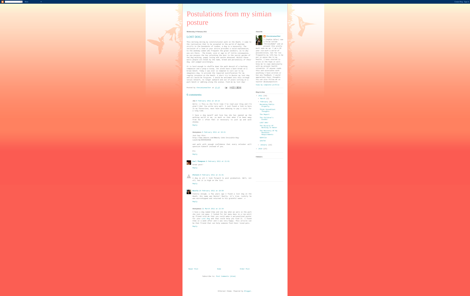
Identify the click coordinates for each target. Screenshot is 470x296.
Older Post (245, 269)
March (263, 99)
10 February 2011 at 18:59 (211, 191)
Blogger (247, 291)
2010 (260, 149)
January (264, 145)
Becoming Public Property (267, 105)
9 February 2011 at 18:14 (208, 101)
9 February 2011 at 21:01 (217, 161)
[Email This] (231, 87)
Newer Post (193, 269)
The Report (265, 114)
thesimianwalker (273, 36)
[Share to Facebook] (238, 87)
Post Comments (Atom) (226, 276)
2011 (260, 96)
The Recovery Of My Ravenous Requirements (268, 133)
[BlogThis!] (233, 87)
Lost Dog (206, 219)
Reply (195, 125)
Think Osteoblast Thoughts (267, 110)
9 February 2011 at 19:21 (214, 132)
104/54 (263, 141)
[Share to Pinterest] (240, 87)
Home (219, 269)
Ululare (196, 175)
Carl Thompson (199, 161)
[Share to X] (235, 87)
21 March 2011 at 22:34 (213, 209)
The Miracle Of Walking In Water (268, 127)
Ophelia (263, 138)
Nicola (195, 191)
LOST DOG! (264, 123)
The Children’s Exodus (266, 119)
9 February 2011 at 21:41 (212, 175)
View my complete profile (267, 85)
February (264, 102)
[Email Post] (226, 88)
